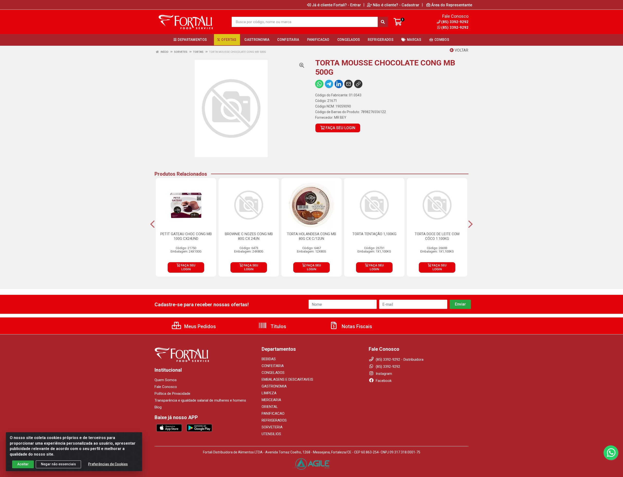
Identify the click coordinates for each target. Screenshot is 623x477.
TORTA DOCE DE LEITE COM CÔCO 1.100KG (437, 236)
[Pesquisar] (383, 22)
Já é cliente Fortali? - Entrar (336, 5)
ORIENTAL (270, 407)
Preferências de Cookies (108, 464)
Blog (158, 407)
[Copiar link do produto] (358, 84)
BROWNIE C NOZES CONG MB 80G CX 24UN (249, 236)
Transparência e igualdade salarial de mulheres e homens (200, 400)
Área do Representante (451, 5)
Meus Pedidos (199, 326)
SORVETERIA (272, 427)
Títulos (277, 326)
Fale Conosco (166, 387)
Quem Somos (166, 380)
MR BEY (340, 117)
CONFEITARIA (273, 366)
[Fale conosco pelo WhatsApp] (611, 452)
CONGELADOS (273, 372)
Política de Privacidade (172, 393)
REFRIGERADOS (274, 420)
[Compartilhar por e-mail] (348, 84)
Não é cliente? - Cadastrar (396, 5)
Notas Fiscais (356, 326)
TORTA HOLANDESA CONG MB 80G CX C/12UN (311, 236)
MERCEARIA (271, 400)
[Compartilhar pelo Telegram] (329, 84)
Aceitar (23, 464)
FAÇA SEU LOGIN (340, 128)
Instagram (383, 373)
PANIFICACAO (273, 413)
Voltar (461, 50)
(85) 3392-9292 (454, 27)
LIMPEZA (269, 393)
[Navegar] (152, 224)
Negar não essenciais (58, 464)
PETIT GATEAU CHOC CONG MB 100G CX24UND (186, 236)
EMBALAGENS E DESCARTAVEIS (287, 379)
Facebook (383, 380)
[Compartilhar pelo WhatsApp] (319, 84)
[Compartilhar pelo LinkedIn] (339, 84)
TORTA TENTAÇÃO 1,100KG (374, 234)
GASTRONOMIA (274, 386)
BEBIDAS (269, 359)
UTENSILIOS (271, 434)
